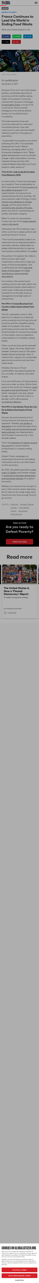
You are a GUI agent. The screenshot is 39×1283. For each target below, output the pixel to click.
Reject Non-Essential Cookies (19, 1276)
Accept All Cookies (19, 1270)
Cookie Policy (19, 1280)
